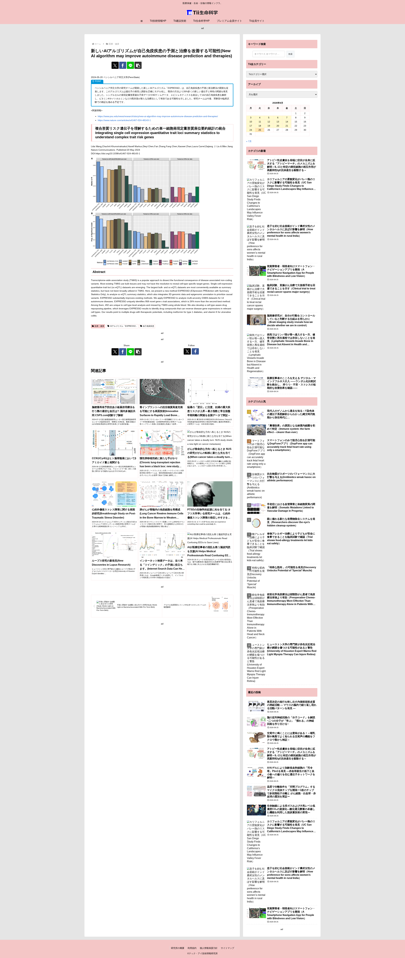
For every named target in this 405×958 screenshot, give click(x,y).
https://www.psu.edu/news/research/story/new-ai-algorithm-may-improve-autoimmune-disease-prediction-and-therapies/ (158, 116)
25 (260, 130)
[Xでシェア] (115, 65)
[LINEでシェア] (130, 65)
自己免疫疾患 (148, 326)
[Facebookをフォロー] (195, 351)
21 (287, 126)
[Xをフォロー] (187, 351)
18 (260, 126)
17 (250, 126)
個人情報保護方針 (209, 948)
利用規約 (192, 948)
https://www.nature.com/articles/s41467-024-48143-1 (124, 120)
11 (260, 121)
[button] (138, 65)
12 (269, 121)
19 (269, 126)
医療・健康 (99, 326)
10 (250, 121)
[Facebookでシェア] (122, 65)
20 (278, 126)
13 (278, 121)
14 (287, 121)
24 (250, 130)
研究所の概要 (177, 948)
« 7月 (249, 141)
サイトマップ (227, 948)
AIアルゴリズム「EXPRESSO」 (123, 326)
